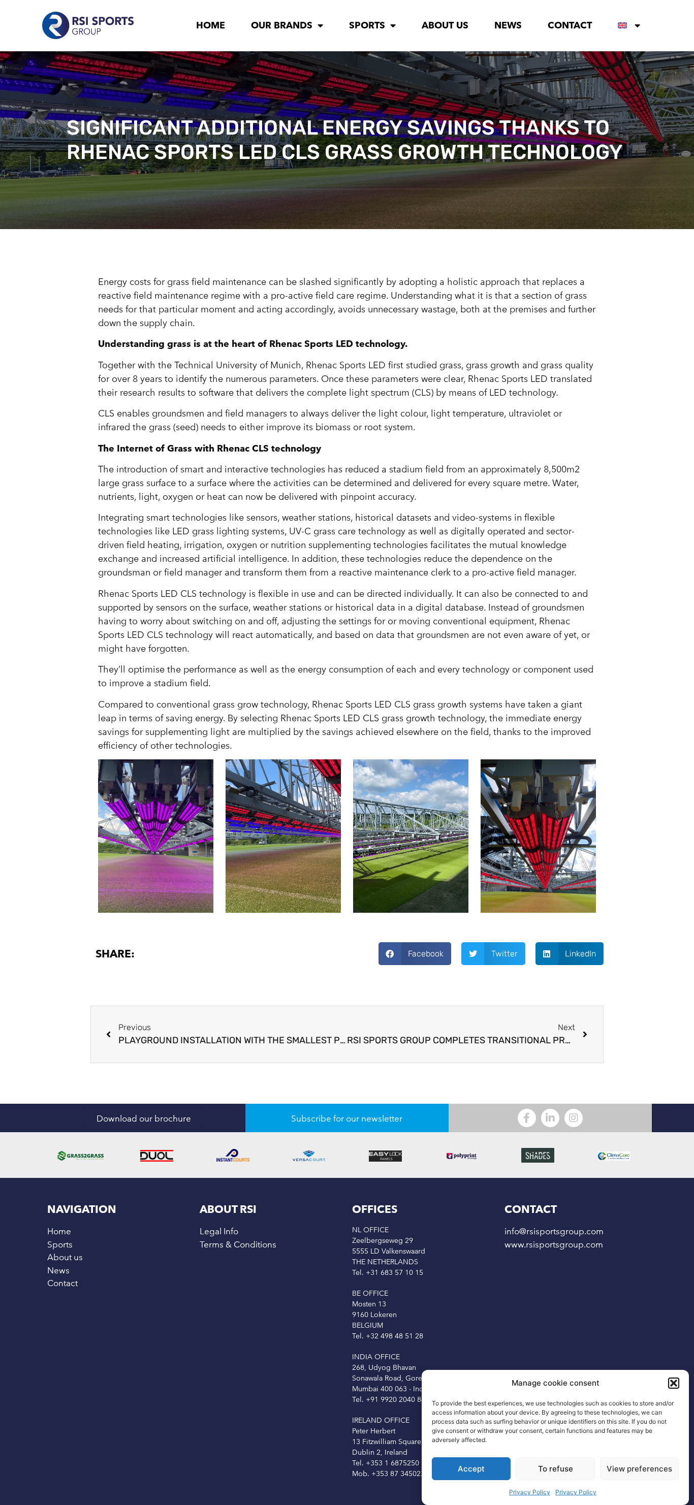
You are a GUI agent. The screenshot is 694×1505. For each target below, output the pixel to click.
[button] (674, 1383)
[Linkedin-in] (550, 1118)
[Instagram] (573, 1118)
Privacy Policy (529, 1492)
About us (445, 25)
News (508, 25)
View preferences (639, 1469)
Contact (570, 25)
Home (210, 25)
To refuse (555, 1469)
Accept (471, 1469)
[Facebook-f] (527, 1118)
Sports (367, 25)
